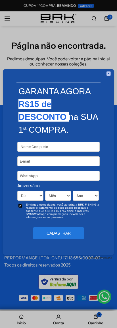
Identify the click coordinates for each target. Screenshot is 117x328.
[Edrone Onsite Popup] (58, 164)
